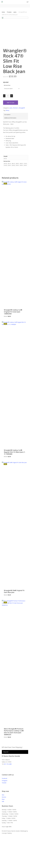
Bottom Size (7, 85)
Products (9, 12)
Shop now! (5, 752)
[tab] (15, 114)
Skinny (7, 110)
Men (3, 795)
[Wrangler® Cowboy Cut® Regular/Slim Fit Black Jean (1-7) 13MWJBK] (15, 384)
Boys (3, 799)
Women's (15, 108)
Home (3, 12)
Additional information (10, 118)
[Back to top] (15, 846)
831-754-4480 (8, 764)
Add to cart (10, 103)
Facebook (4, 778)
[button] (27, 2)
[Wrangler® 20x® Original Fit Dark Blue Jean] (15, 524)
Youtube (4, 783)
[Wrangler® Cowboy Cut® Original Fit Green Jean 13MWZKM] (15, 244)
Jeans (15, 12)
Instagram (4, 780)
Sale (3, 801)
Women (4, 797)
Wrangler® (22, 108)
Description (7, 114)
